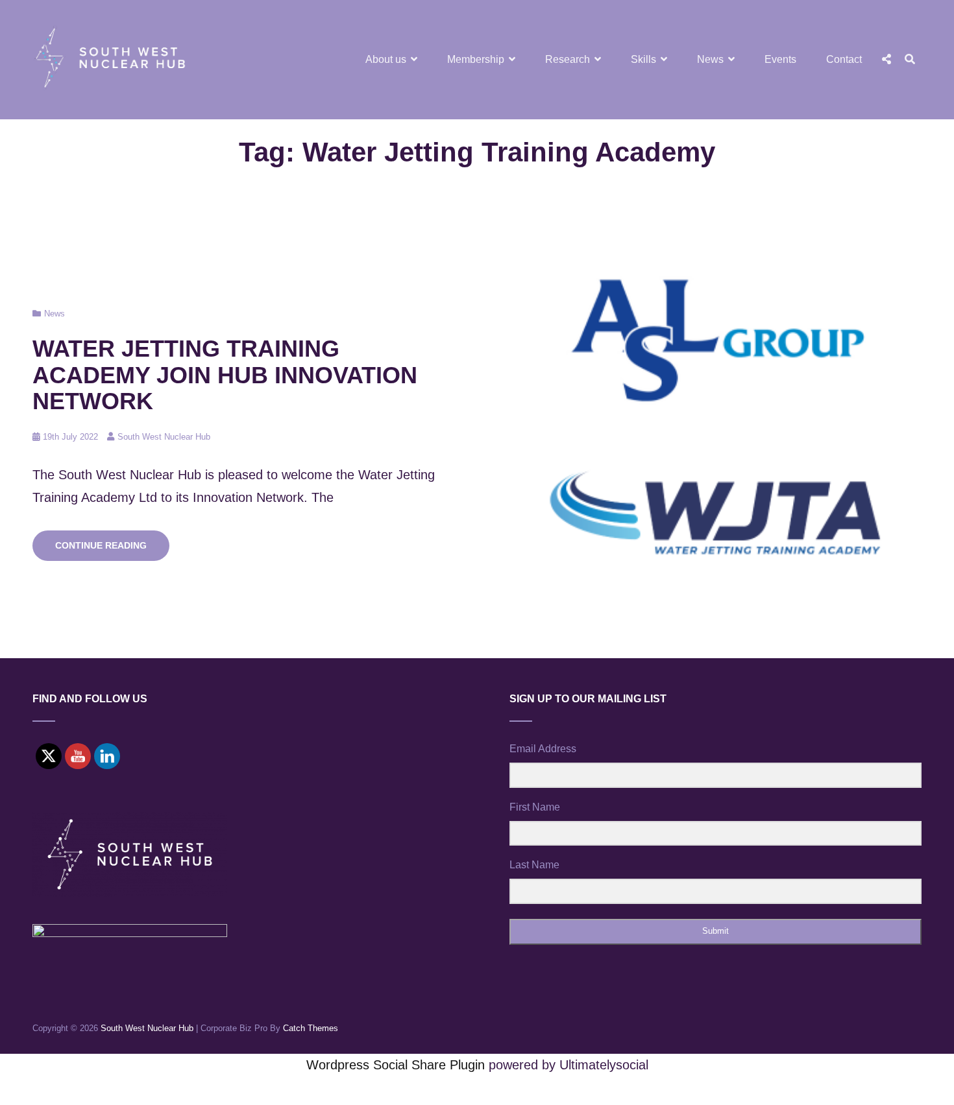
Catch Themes (310, 1028)
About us (385, 59)
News (710, 59)
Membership (475, 59)
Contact (844, 59)
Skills (643, 59)
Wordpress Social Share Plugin (397, 1065)
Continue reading (112, 550)
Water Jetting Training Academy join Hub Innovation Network (224, 374)
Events (780, 59)
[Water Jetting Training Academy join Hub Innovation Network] (715, 433)
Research (567, 59)
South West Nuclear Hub (163, 437)
